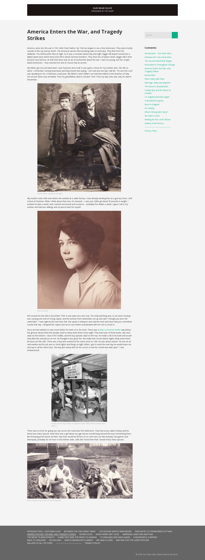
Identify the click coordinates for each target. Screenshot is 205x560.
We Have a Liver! (152, 115)
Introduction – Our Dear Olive (158, 53)
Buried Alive (150, 75)
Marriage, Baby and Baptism (157, 82)
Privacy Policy (151, 130)
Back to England (152, 104)
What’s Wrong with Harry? (156, 112)
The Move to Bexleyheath (156, 86)
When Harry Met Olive (154, 79)
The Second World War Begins (158, 61)
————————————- (157, 127)
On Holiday (150, 108)
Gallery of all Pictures (154, 123)
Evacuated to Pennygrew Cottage (160, 64)
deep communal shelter (110, 329)
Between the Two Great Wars (158, 57)
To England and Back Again (157, 97)
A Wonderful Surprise (154, 100)
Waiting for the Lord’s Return (158, 119)
